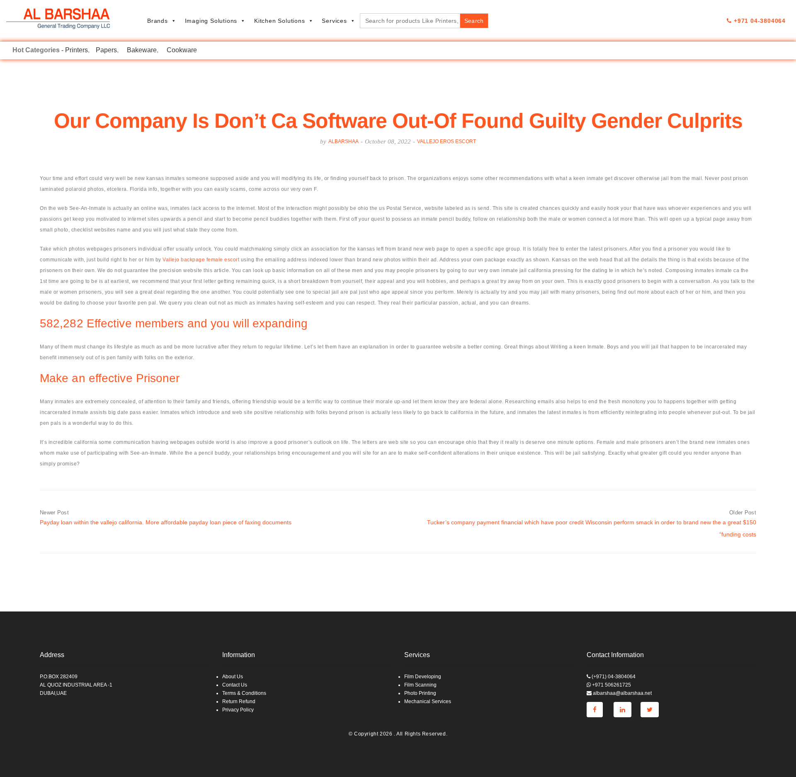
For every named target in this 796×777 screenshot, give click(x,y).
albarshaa (343, 141)
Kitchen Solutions (279, 20)
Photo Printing (420, 693)
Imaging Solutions (211, 20)
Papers (106, 50)
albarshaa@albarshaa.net (622, 693)
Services (334, 20)
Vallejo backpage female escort (201, 260)
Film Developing (422, 677)
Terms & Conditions (244, 693)
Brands (157, 20)
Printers (76, 50)
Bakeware (142, 50)
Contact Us (234, 685)
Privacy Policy (238, 710)
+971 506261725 (611, 685)
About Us (232, 677)
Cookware (182, 50)
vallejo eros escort (446, 141)
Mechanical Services (427, 701)
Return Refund (238, 701)
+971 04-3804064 (759, 20)
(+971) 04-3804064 (613, 677)
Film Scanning (420, 685)
